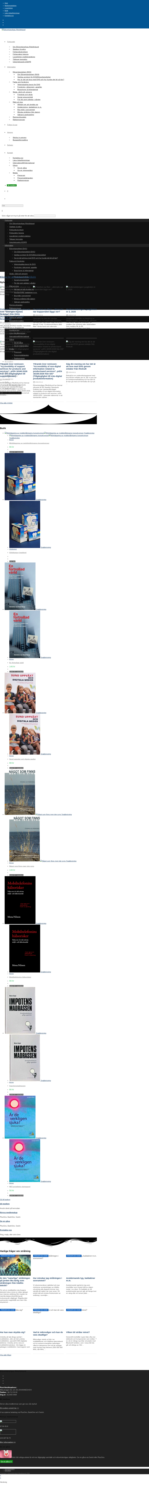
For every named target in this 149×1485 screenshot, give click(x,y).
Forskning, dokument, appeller (25, 267)
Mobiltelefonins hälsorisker (20, 977)
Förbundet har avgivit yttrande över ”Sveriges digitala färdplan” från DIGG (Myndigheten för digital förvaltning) (15, 314)
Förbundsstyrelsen (16, 230)
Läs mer (12, 561)
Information (9, 245)
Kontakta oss (9, 15)
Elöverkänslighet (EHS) (18, 249)
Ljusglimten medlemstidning (19, 236)
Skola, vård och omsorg (18, 274)
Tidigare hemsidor (16, 239)
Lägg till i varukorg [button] (16, 452)
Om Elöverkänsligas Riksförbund (21, 224)
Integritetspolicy (10, 1469)
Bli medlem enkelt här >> (9, 1408)
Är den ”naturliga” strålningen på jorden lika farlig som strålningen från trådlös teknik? (15, 1282)
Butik (6, 10)
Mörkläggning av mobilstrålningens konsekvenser (29, 443)
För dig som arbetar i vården (24, 283)
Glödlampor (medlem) (17, 553)
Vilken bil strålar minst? (78, 1332)
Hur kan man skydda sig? (12, 1332)
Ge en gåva (5, 1221)
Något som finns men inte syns (21, 866)
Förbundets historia (16, 233)
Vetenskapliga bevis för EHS (25, 264)
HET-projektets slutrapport (19, 1187)
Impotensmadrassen (17, 1086)
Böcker (11, 440)
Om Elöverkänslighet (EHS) (24, 252)
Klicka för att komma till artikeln (18, 277)
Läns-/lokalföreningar (12, 13)
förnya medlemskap (8, 1213)
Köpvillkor (8, 1471)
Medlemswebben (11, 6)
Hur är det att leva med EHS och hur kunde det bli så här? (36, 258)
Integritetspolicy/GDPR (18, 242)
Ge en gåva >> (6, 1461)
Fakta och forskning (16, 261)
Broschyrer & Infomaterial (23, 271)
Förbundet (8, 220)
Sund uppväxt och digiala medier (22, 759)
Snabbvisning (89, 433)
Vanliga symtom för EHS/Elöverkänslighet (30, 255)
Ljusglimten (9, 8)
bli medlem (5, 1204)
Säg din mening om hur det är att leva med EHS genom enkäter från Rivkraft (81, 366)
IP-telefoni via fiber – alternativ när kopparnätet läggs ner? (48, 310)
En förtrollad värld (16, 663)
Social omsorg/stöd (21, 280)
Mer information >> (8, 1442)
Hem (6, 3)
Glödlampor (13, 549)
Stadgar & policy (15, 227)
